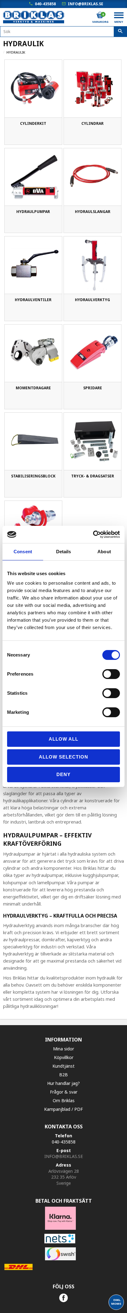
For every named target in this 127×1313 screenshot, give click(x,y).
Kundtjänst (63, 1066)
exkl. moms (116, 1302)
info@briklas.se (85, 3)
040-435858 (45, 3)
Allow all (63, 739)
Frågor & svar (63, 1092)
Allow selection (63, 756)
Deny (63, 774)
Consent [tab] (23, 551)
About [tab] (104, 551)
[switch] (111, 674)
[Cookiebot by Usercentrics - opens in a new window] (93, 534)
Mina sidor (63, 1049)
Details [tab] (63, 551)
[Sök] (120, 32)
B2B (63, 1075)
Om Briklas (64, 1100)
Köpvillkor (63, 1057)
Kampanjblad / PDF (63, 1109)
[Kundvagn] (100, 15)
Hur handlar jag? (63, 1083)
